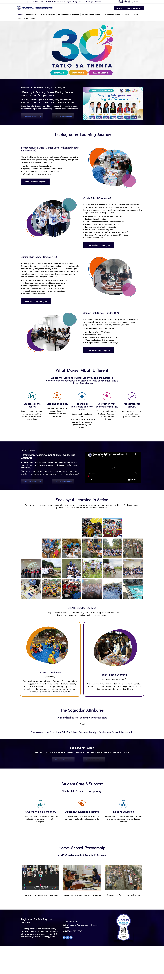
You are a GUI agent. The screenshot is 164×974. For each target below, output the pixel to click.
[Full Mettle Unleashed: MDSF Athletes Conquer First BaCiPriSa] (133, 589)
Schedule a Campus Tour (32, 116)
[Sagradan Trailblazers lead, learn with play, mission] (51, 528)
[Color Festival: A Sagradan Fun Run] (92, 589)
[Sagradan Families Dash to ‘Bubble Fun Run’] (112, 589)
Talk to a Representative (63, 116)
